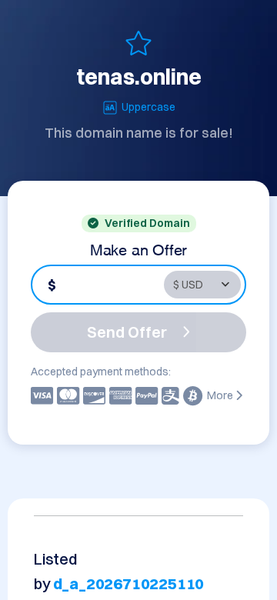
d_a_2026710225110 (129, 583)
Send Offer (127, 332)
